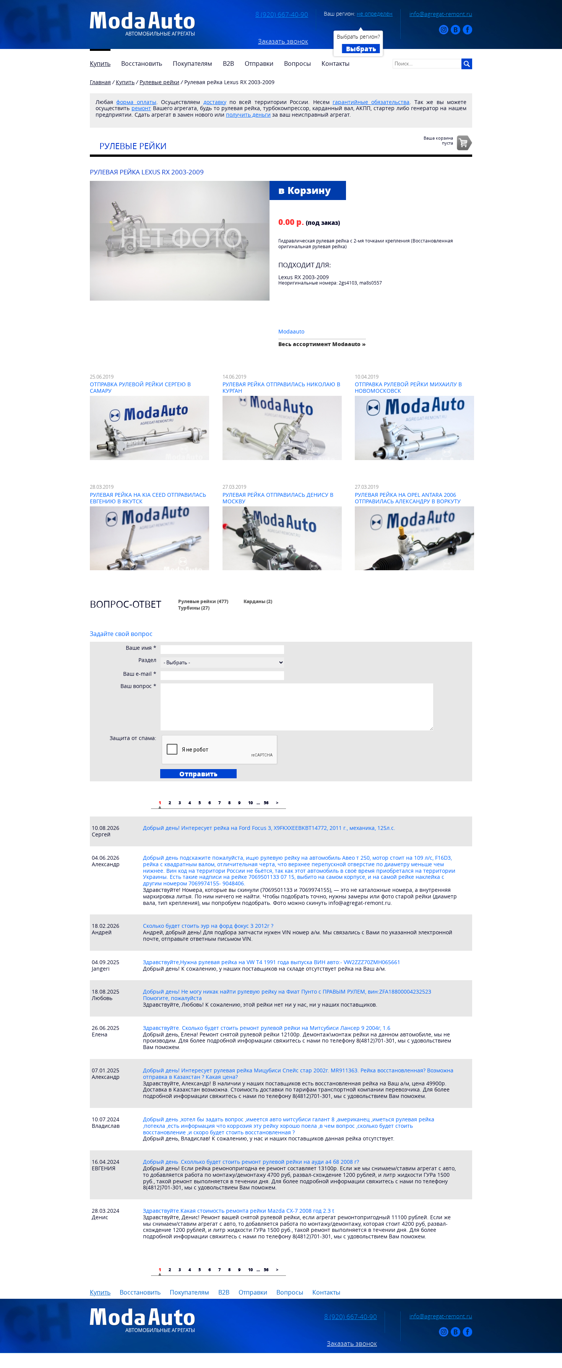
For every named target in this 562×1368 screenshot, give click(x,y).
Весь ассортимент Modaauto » (322, 344)
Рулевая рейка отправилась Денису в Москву (278, 498)
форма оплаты (136, 102)
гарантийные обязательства (371, 102)
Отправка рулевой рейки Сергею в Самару (140, 387)
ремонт (141, 108)
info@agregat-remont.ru (440, 14)
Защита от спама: (133, 738)
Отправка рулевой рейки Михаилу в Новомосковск (408, 387)
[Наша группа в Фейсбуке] (467, 32)
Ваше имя (141, 648)
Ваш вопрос (138, 686)
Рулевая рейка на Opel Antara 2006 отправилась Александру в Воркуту (408, 498)
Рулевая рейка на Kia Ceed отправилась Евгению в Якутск (148, 498)
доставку (214, 102)
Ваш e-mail (139, 674)
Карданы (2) (258, 601)
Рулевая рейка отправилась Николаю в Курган (281, 387)
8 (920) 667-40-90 (281, 14)
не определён (375, 13)
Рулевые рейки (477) (203, 601)
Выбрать (361, 48)
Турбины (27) (194, 607)
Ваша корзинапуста (438, 140)
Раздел (147, 660)
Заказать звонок (283, 41)
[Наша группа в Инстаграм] (443, 32)
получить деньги (248, 114)
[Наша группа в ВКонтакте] (455, 32)
